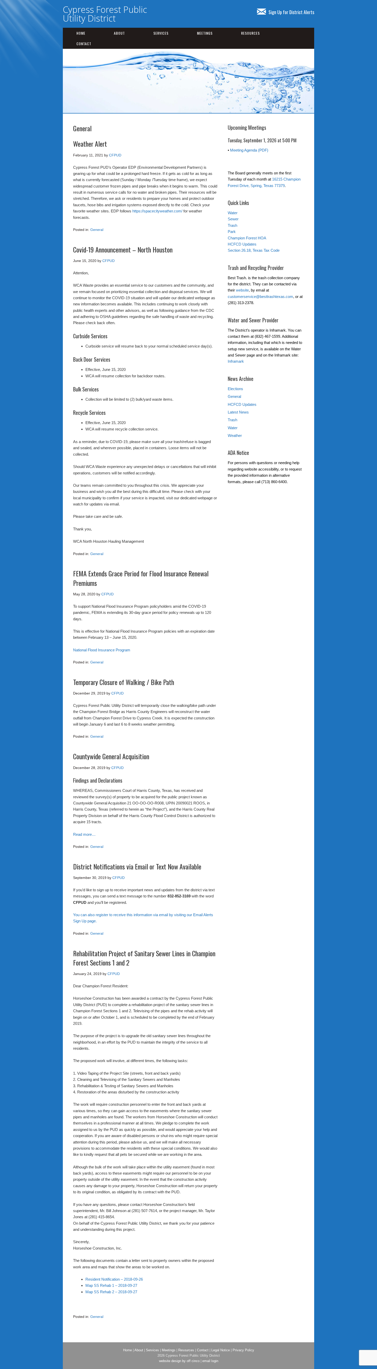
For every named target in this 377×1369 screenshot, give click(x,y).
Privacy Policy (243, 1350)
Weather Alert (90, 144)
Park (232, 231)
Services (160, 33)
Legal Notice (220, 1350)
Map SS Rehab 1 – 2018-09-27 (111, 1285)
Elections (235, 389)
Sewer (233, 219)
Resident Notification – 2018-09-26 (114, 1279)
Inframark (236, 361)
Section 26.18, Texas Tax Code (254, 250)
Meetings (205, 33)
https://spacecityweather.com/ (157, 211)
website (242, 290)
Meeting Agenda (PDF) (249, 150)
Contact (83, 43)
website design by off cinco (179, 1361)
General (96, 230)
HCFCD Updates (242, 244)
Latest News (238, 412)
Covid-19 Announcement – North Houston (123, 250)
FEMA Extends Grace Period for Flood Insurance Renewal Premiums (141, 578)
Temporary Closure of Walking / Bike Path (123, 682)
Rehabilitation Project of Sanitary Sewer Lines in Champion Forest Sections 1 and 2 (144, 958)
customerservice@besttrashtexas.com (260, 296)
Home (80, 33)
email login (210, 1361)
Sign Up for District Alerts (291, 12)
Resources (250, 33)
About (119, 33)
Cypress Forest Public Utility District (105, 14)
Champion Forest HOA (247, 238)
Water (232, 213)
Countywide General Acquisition (111, 756)
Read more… (84, 834)
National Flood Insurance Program (101, 650)
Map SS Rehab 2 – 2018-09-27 (111, 1292)
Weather (235, 435)
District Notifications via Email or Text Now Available (137, 866)
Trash (232, 225)
